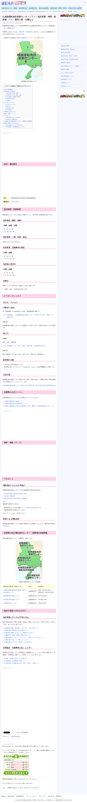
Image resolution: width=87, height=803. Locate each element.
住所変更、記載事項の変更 (12, 96)
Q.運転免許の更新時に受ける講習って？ (16, 630)
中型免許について (65, 82)
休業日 (7, 100)
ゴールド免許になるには (67, 72)
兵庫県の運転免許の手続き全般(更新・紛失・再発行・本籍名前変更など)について (29, 406)
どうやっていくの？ (9, 102)
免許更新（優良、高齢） (12, 93)
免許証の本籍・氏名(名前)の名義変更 (15, 498)
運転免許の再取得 (65, 62)
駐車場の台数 (9, 108)
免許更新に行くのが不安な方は (14, 125)
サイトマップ (42, 796)
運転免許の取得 (65, 46)
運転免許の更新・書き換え (68, 49)
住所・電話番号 (8, 89)
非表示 (28, 86)
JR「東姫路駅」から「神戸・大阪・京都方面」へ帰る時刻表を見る (24, 346)
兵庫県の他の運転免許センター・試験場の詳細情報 (17, 121)
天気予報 (8, 109)
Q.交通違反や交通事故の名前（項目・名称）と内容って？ (22, 663)
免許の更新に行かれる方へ (11, 123)
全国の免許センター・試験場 (9, 8)
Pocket (18, 732)
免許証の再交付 (10, 98)
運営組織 (58, 796)
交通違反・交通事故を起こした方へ (15, 126)
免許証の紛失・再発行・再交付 (58, 8)
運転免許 (3, 796)
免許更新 (21, 32)
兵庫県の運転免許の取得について (14, 401)
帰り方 (7, 106)
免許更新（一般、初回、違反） (14, 95)
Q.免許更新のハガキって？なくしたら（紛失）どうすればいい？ (24, 637)
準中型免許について (66, 79)
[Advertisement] (16, 146)
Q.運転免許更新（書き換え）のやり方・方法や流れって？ (22, 628)
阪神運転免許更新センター (11, 596)
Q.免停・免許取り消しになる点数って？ (16, 658)
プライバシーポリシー (31, 796)
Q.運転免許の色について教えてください (16, 640)
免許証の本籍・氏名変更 (75, 8)
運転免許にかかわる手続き (12, 117)
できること (6, 115)
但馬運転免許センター (10, 603)
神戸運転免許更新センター (11, 599)
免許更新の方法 (33, 8)
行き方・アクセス (10, 104)
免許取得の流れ (23, 8)
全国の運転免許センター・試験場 (70, 66)
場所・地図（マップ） (9, 113)
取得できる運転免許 (11, 119)
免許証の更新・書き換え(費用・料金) (15, 493)
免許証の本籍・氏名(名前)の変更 (69, 59)
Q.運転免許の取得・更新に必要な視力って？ (17, 635)
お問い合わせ (51, 796)
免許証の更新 (10, 796)
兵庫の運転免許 (15, 736)
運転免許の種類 (65, 69)
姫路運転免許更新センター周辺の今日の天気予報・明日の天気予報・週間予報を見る (30, 385)
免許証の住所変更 (43, 8)
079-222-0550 (15, 201)
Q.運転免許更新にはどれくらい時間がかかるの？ (19, 632)
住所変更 (28, 32)
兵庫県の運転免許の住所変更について (15, 403)
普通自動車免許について (67, 76)
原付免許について (65, 86)
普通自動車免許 (20, 796)
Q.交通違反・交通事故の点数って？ (15, 660)
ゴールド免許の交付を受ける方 (31, 507)
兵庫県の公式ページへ (9, 111)
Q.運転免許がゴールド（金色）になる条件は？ (18, 642)
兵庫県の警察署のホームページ (25, 38)
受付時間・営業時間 (9, 91)
